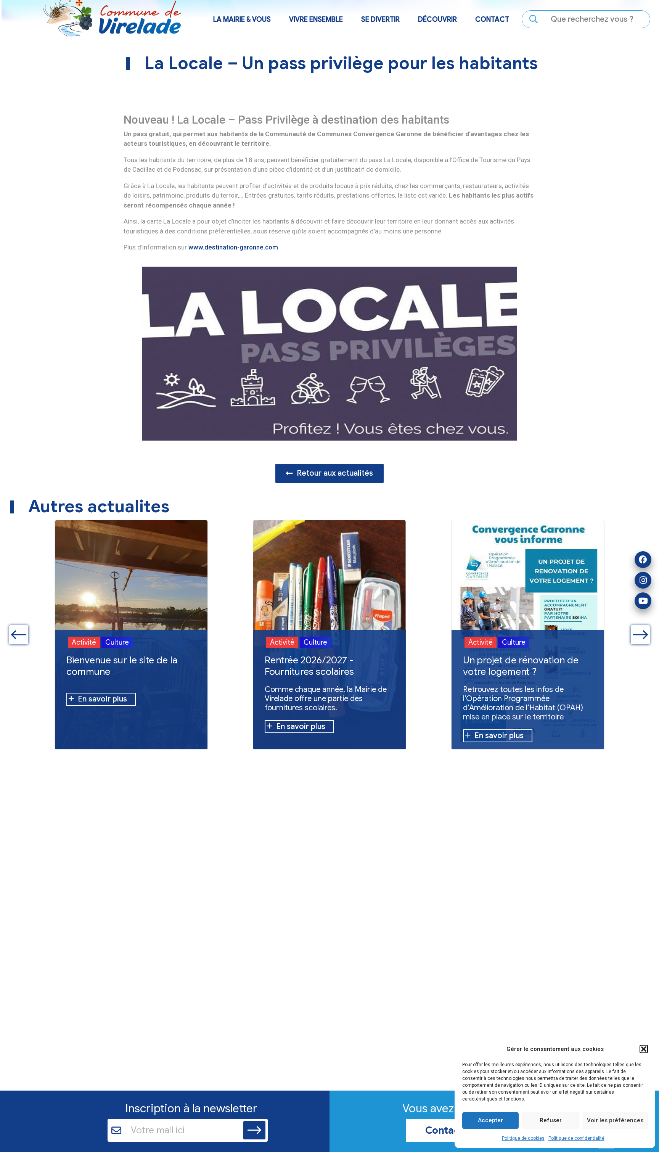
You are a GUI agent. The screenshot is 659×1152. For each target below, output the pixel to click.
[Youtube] (643, 600)
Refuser (551, 1120)
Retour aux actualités (335, 473)
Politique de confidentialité (576, 1138)
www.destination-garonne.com (233, 247)
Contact (492, 19)
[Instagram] (643, 580)
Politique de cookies (523, 1138)
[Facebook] (643, 559)
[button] (644, 1049)
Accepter (490, 1120)
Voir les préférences (615, 1120)
